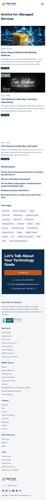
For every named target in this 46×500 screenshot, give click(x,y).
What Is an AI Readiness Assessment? (15, 179)
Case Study (6, 215)
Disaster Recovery (8, 370)
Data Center (17, 219)
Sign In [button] (4, 446)
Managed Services (8, 224)
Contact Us (23, 272)
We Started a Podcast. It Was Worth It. (15, 190)
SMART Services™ (8, 353)
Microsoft (21, 224)
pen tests (5, 228)
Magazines (5, 422)
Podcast (4, 425)
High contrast (12, 485)
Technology (5, 68)
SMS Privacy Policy (8, 467)
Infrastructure (29, 219)
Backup (4, 367)
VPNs (4, 241)
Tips (12, 237)
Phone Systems (32, 228)
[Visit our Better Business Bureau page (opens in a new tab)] (12, 320)
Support (4, 442)
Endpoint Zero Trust (8, 381)
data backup (6, 219)
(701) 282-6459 (27, 280)
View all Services (7, 394)
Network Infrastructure (9, 343)
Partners (4, 429)
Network (30, 224)
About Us (5, 405)
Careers (4, 412)
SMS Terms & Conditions (10, 470)
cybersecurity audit (32, 215)
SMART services (31, 232)
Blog (3, 408)
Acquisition (5, 211)
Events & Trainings (8, 415)
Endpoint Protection (8, 377)
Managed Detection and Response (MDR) (16, 387)
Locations (5, 418)
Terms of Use (6, 456)
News (38, 224)
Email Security (6, 374)
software (5, 237)
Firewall (4, 384)
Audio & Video (6, 332)
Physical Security (8, 232)
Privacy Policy (6, 460)
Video (39, 237)
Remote (19, 232)
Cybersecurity (17, 215)
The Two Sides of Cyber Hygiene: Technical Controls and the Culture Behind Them (21, 184)
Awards (32, 211)
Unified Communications (25, 237)
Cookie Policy (6, 463)
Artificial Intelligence (19, 211)
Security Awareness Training (11, 391)
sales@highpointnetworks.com (27, 284)
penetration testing (18, 228)
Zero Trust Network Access (18, 241)
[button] (42, 4)
